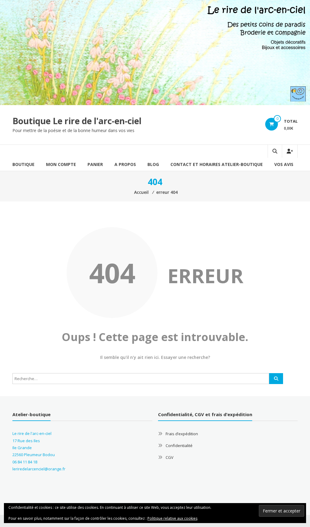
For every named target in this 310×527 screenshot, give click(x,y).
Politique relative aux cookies (172, 518)
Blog (153, 164)
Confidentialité (179, 445)
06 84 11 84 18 (24, 462)
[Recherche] (276, 378)
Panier (95, 164)
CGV (169, 457)
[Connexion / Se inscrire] (289, 151)
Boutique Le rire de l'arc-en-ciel (76, 121)
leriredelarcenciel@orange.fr (38, 469)
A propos (125, 164)
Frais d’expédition (182, 433)
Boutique (23, 164)
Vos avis (283, 164)
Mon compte (61, 164)
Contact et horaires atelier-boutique (216, 164)
